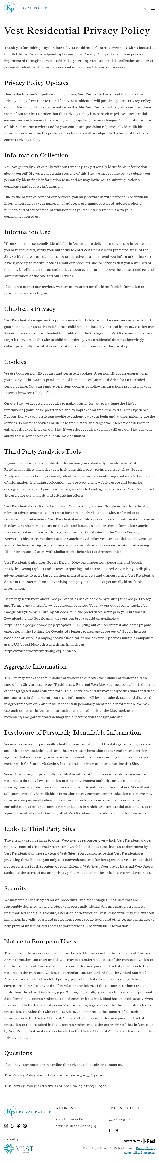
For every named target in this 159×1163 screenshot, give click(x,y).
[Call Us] (145, 8)
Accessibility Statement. (139, 1152)
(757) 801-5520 (118, 1119)
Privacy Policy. (145, 1148)
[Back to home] (27, 8)
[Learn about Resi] (139, 1140)
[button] (153, 8)
